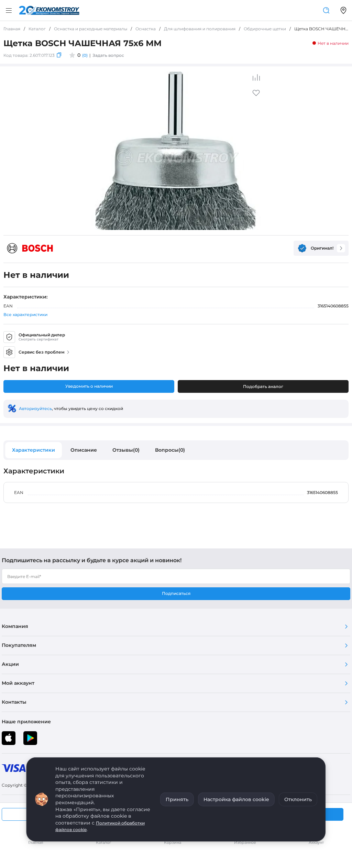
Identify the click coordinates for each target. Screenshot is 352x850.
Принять (177, 799)
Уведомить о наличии (89, 386)
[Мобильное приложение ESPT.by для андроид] (8, 738)
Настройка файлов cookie (236, 799)
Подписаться (176, 593)
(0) (85, 55)
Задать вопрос (108, 55)
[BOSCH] (29, 248)
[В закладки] (256, 95)
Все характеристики (25, 314)
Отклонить (298, 799)
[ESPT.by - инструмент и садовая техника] (49, 10)
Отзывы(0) (126, 450)
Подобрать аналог (263, 386)
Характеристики (33, 450)
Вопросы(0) (170, 450)
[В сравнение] (256, 77)
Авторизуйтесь (35, 408)
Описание (83, 450)
